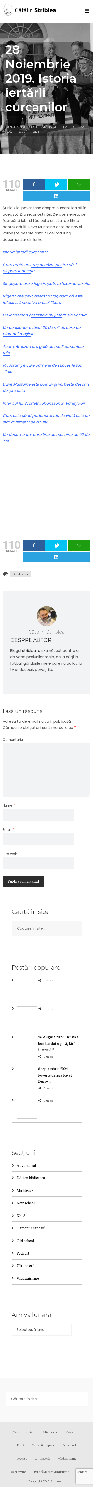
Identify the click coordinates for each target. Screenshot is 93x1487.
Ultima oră (26, 1265)
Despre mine (18, 1471)
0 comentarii (28, 132)
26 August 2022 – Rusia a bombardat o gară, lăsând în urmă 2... (59, 1043)
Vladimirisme (28, 1278)
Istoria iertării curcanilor (25, 252)
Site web (10, 854)
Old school (25, 1240)
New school (26, 1202)
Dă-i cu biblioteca (31, 1177)
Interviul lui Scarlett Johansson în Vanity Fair (44, 403)
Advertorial (26, 1165)
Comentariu (13, 739)
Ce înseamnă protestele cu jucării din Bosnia (44, 314)
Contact (82, 1471)
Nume (9, 805)
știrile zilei (20, 574)
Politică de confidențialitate (51, 1471)
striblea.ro (31, 650)
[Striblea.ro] (30, 11)
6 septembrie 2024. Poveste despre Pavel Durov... (55, 1075)
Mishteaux (25, 1190)
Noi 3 (21, 1215)
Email (8, 829)
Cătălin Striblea (53, 127)
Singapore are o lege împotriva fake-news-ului (46, 283)
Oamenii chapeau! (31, 1227)
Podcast (23, 1253)
